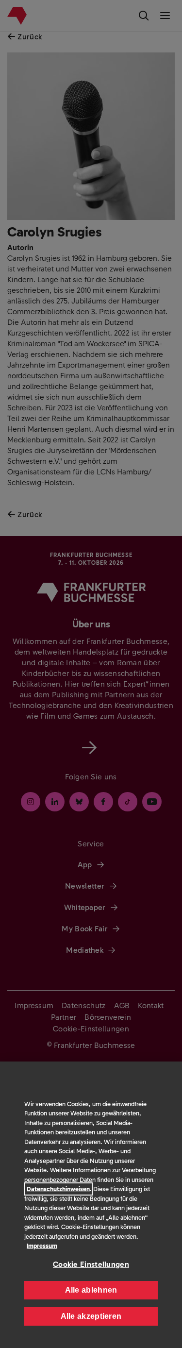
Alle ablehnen (91, 1290)
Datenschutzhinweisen (58, 1189)
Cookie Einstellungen (91, 1264)
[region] (91, 1205)
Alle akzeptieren (91, 1316)
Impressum (42, 1245)
